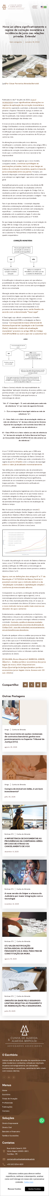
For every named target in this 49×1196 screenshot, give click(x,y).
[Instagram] (4, 1077)
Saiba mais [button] (28, 1182)
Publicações (7, 1107)
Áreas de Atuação (9, 1099)
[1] (39, 510)
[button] (25, 684)
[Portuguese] (45, 7)
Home (4, 1090)
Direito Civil (7, 1127)
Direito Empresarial (10, 1123)
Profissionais (7, 1103)
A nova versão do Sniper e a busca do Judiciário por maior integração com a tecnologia (24, 896)
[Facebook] (9, 1077)
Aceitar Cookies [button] (34, 1189)
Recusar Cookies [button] (14, 1189)
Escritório (6, 1094)
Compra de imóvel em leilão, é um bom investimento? (24, 790)
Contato (5, 1111)
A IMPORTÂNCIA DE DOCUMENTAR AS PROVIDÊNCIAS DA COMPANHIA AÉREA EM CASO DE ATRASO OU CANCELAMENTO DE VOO (24, 842)
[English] (42, 7)
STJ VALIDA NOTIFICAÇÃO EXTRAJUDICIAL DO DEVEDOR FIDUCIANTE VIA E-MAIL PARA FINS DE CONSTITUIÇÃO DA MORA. (23, 949)
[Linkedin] (13, 1077)
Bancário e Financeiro (11, 1131)
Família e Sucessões (10, 1136)
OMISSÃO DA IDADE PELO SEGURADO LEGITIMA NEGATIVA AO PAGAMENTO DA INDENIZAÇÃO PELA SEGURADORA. (23, 1003)
